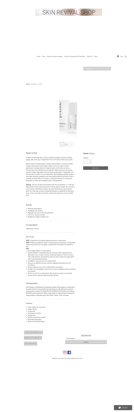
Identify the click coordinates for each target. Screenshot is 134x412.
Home (28, 84)
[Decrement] (84, 161)
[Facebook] (69, 352)
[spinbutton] (87, 161)
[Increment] (90, 161)
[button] (126, 56)
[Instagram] (65, 352)
